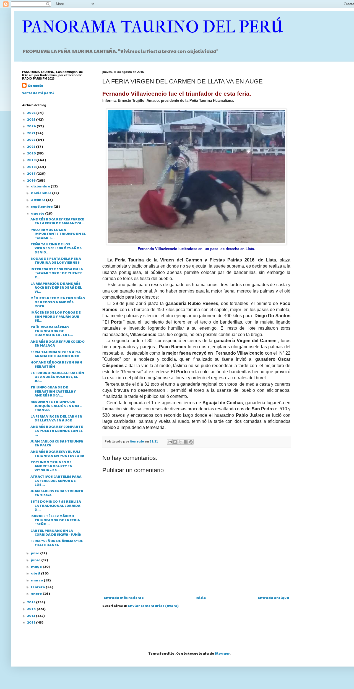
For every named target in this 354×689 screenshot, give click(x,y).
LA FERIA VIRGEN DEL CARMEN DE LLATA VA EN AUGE (56, 418)
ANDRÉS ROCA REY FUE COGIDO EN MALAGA (57, 343)
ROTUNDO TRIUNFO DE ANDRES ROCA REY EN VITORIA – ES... (51, 466)
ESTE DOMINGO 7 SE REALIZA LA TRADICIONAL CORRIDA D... (55, 505)
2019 (31, 159)
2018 (31, 166)
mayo (37, 566)
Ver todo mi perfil (38, 92)
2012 (31, 622)
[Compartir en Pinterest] (191, 442)
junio (36, 560)
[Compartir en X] (180, 442)
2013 (31, 615)
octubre (38, 199)
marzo (37, 580)
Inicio (201, 597)
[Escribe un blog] (175, 442)
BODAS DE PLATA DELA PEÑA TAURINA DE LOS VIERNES (55, 260)
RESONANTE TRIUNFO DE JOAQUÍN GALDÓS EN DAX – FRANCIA (56, 405)
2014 (32, 608)
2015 (31, 602)
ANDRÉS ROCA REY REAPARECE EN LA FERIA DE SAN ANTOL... (57, 221)
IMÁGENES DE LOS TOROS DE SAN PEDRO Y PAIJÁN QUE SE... (55, 316)
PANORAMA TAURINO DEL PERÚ (152, 27)
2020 (32, 153)
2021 (31, 146)
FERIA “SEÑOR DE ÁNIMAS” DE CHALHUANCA (56, 542)
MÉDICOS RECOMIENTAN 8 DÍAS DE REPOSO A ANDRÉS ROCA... (57, 302)
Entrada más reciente (124, 597)
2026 (31, 112)
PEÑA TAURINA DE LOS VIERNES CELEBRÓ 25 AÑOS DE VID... (56, 248)
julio (35, 553)
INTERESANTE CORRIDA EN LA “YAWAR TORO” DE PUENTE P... (56, 273)
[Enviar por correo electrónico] (170, 442)
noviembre (41, 192)
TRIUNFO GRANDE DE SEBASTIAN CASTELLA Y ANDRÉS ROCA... (53, 391)
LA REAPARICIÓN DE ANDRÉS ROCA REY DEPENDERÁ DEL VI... (56, 287)
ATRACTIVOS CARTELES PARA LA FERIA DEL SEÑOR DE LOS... (56, 480)
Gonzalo (35, 85)
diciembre (41, 186)
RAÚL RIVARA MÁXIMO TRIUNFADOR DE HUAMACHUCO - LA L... (51, 331)
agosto (38, 213)
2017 (31, 173)
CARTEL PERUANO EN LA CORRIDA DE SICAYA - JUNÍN (56, 532)
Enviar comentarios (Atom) (153, 605)
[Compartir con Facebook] (185, 442)
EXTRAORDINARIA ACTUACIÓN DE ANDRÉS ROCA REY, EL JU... (57, 376)
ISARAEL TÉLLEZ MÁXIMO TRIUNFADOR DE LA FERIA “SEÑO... (55, 519)
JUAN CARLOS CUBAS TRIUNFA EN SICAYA (56, 493)
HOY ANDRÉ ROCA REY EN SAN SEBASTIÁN (56, 364)
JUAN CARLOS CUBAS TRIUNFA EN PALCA (56, 443)
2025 (31, 119)
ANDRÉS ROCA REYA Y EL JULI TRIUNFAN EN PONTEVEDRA (57, 453)
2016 (31, 180)
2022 (31, 139)
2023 (31, 133)
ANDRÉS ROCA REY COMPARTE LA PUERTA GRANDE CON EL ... (56, 430)
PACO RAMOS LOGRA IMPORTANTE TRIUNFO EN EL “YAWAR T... (58, 233)
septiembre (42, 206)
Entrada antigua (273, 597)
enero (37, 593)
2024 (32, 126)
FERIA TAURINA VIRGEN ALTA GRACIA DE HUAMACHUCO (55, 354)
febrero (38, 586)
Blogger (222, 653)
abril (36, 573)
